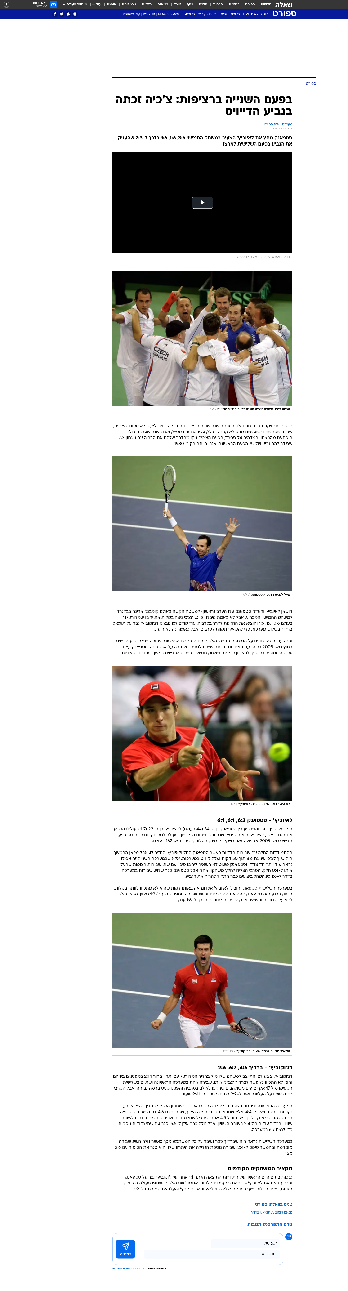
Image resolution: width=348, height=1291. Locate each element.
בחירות (234, 4)
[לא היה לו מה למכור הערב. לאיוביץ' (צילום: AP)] (202, 737)
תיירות (147, 4)
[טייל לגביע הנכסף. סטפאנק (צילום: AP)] (202, 527)
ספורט (250, 4)
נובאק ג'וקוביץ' (282, 1212)
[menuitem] (263, 4)
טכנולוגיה (129, 4)
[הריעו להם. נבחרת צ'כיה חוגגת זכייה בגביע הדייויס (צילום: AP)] (202, 342)
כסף (190, 4)
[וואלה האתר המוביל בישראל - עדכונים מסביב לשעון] (283, 4)
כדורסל (189, 14)
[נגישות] (6, 5)
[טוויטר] (62, 14)
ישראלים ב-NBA (169, 14)
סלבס (203, 4)
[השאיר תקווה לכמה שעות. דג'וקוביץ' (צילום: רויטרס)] (202, 984)
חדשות (266, 4)
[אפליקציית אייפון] (68, 14)
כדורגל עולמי (207, 14)
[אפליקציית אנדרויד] (75, 14)
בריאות (162, 4)
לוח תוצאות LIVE (255, 14)
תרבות (218, 4)
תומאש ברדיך (260, 1212)
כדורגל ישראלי (229, 14)
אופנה (111, 4)
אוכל (177, 4)
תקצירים (149, 14)
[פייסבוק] (55, 14)
